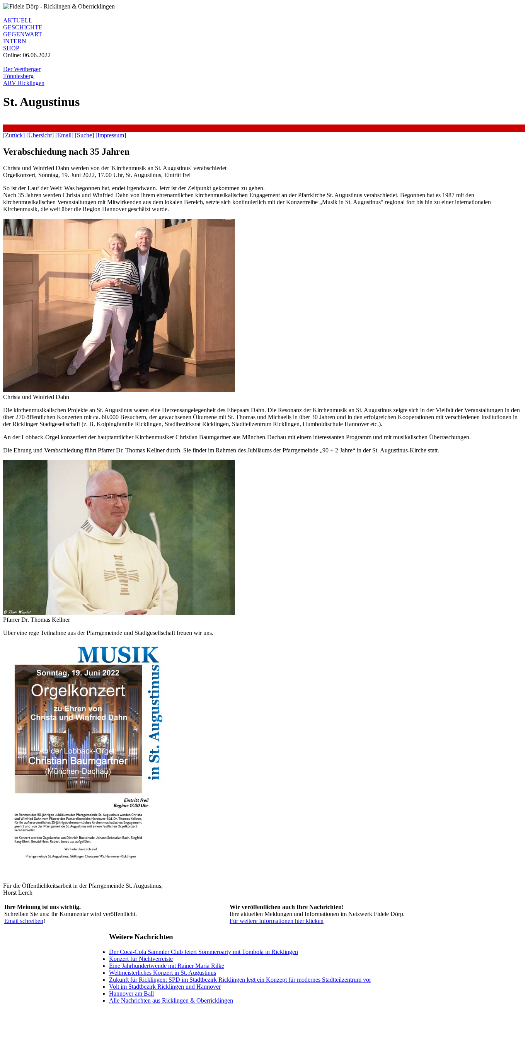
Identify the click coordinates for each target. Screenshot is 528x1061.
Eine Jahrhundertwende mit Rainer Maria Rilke (166, 965)
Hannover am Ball (131, 993)
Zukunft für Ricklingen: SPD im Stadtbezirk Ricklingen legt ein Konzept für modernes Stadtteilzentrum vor (240, 979)
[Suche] (84, 135)
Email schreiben (23, 921)
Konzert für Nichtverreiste (141, 958)
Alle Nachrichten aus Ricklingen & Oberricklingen (171, 1000)
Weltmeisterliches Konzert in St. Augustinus (162, 972)
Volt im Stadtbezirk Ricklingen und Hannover (165, 986)
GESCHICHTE (23, 27)
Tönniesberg (18, 76)
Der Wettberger (22, 69)
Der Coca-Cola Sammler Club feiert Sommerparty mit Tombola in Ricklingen (203, 951)
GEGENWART (22, 34)
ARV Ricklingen (23, 83)
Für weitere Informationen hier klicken (277, 921)
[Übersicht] (40, 135)
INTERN (14, 41)
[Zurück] (14, 135)
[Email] (64, 135)
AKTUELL (17, 20)
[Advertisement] (143, 127)
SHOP (11, 48)
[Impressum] (110, 135)
